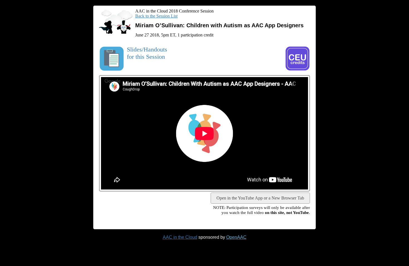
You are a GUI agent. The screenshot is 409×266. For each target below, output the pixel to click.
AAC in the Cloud (180, 237)
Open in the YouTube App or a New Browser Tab (260, 198)
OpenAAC (236, 237)
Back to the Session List (156, 16)
